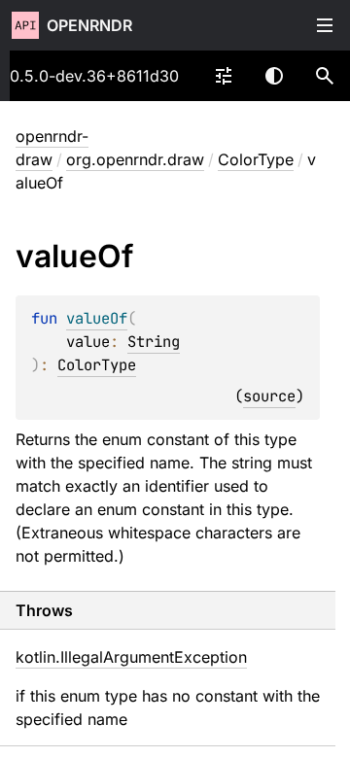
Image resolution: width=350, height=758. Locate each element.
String (153, 341)
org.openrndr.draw (135, 159)
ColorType (256, 159)
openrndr (89, 25)
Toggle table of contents (324, 25)
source (269, 396)
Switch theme (274, 76)
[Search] (324, 76)
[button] (324, 76)
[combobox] (223, 76)
